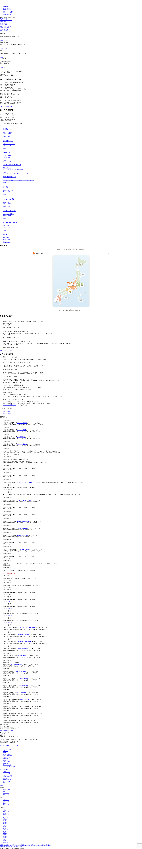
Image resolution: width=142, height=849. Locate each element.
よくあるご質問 (7, 754)
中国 (59, 290)
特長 (6, 6)
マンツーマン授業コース (9, 405)
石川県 (5, 822)
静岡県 (5, 819)
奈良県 (5, 828)
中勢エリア (6, 811)
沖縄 (81, 301)
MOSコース (6, 778)
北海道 (80, 264)
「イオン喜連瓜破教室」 (16, 664)
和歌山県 (5, 830)
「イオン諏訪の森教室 (20, 671)
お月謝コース (6, 772)
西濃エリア (6, 801)
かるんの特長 (6, 761)
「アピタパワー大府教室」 (23, 634)
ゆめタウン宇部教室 (22, 423)
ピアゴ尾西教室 (21, 437)
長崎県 (5, 836)
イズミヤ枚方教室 (21, 692)
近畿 (70, 292)
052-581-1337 (3, 18)
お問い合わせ (8, 20)
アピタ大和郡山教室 (25, 699)
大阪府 (5, 823)
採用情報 (7, 14)
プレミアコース (7, 773)
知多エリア (6, 793)
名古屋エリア (6, 789)
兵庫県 (5, 825)
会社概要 (5, 760)
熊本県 (5, 837)
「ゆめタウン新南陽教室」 (23, 521)
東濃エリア (6, 804)
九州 (56, 300)
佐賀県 (5, 834)
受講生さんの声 (8, 11)
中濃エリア (6, 803)
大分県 (5, 839)
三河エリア (6, 794)
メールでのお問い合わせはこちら (9, 745)
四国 (66, 298)
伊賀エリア (6, 813)
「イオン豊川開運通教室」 (23, 528)
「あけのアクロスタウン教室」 (24, 500)
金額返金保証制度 (10, 12)
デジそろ (5, 782)
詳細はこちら (3, 40)
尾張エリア (6, 791)
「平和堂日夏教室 (21, 655)
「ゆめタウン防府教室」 (22, 535)
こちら (9, 454)
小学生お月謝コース (8, 776)
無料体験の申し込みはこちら (7, 730)
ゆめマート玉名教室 (22, 444)
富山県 (5, 820)
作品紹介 (5, 751)
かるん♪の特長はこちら (6, 106)
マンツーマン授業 (7, 775)
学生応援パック (7, 779)
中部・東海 (71, 284)
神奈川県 (5, 817)
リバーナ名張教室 (21, 430)
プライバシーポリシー (9, 766)
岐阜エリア (6, 800)
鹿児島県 (5, 842)
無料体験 (2, 20)
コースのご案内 (7, 749)
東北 (82, 274)
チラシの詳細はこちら (9, 573)
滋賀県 (5, 826)
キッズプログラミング (9, 781)
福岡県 (5, 833)
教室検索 (7, 9)
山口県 (5, 831)
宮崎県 (5, 840)
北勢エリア (6, 810)
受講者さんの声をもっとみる (7, 350)
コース (6, 8)
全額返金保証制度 (7, 27)
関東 (82, 284)
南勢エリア (6, 814)
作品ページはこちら (8, 469)
